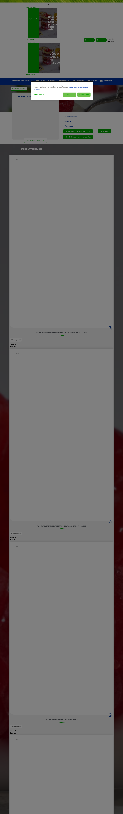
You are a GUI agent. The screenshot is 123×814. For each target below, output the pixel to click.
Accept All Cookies (84, 94)
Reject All (69, 94)
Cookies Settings (39, 94)
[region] (62, 90)
